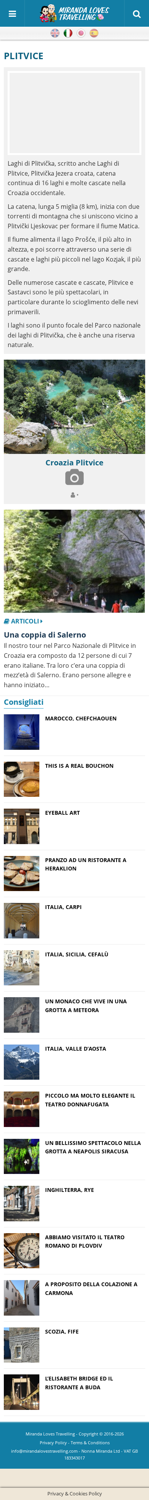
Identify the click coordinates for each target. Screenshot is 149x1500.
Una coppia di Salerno (45, 635)
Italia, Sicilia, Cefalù (77, 954)
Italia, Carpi (63, 907)
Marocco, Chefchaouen (81, 718)
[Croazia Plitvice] (74, 407)
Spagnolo (94, 33)
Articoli (25, 621)
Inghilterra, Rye (69, 1189)
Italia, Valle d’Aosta (75, 1048)
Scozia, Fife (62, 1331)
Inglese (55, 33)
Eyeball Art (62, 812)
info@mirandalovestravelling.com (44, 1451)
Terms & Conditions (90, 1442)
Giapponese (81, 33)
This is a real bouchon (79, 765)
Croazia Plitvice (74, 462)
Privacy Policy (53, 1442)
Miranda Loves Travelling (50, 1434)
